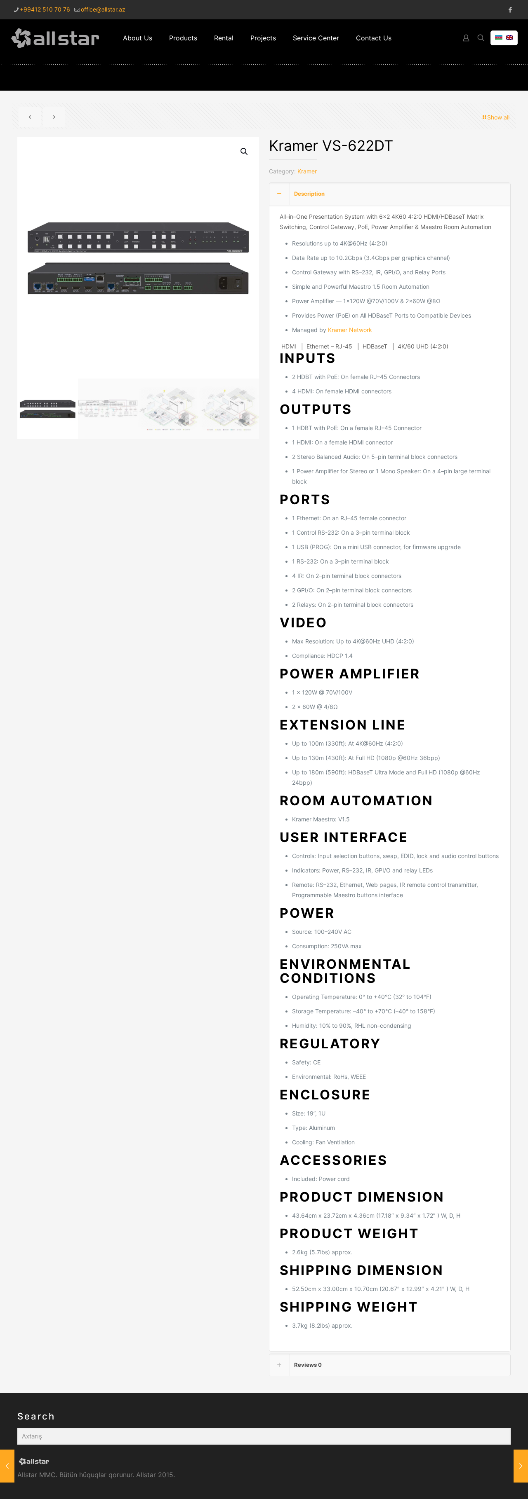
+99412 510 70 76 (45, 9)
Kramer (307, 171)
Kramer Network (350, 329)
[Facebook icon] (510, 10)
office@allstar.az (103, 9)
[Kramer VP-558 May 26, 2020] (521, 1466)
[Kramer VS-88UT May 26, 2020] (7, 1466)
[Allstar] (55, 37)
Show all (498, 117)
